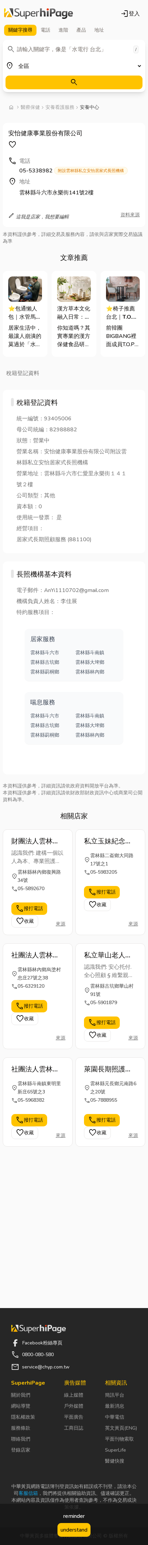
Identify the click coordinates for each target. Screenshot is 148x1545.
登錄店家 (20, 1450)
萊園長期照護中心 (108, 1069)
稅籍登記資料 (22, 373)
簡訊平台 (114, 1395)
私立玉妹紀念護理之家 (108, 841)
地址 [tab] (99, 30)
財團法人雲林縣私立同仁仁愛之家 (35, 841)
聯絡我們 (20, 1439)
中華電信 (114, 1417)
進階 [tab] (63, 30)
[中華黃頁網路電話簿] (38, 13)
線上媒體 (73, 1395)
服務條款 (20, 1428)
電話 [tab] (45, 30)
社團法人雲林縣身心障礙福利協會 (35, 955)
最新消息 (114, 1406)
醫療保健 (30, 107)
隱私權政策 (23, 1417)
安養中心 (89, 107)
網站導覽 (20, 1406)
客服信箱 (28, 1493)
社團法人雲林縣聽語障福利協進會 (35, 1069)
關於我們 (20, 1395)
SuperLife (115, 1450)
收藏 (25, 921)
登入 (130, 14)
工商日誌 (73, 1428)
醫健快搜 (114, 1461)
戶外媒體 (73, 1406)
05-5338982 (71, 170)
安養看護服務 (59, 107)
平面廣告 (73, 1417)
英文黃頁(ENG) (121, 1428)
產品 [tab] (81, 30)
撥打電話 (29, 908)
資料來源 (130, 215)
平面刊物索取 (119, 1439)
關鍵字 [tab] (20, 30)
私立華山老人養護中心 (108, 955)
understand (74, 1530)
